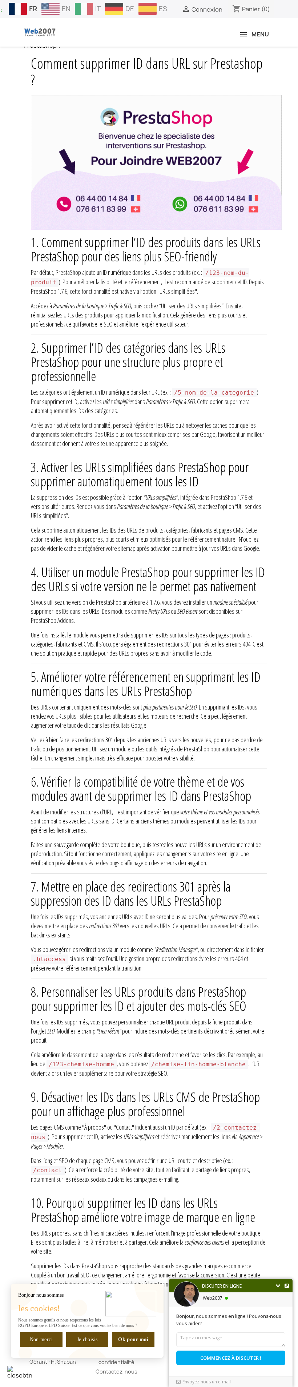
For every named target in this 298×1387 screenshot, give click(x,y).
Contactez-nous (116, 1371)
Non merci (41, 1339)
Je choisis (87, 1339)
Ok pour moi (133, 1339)
